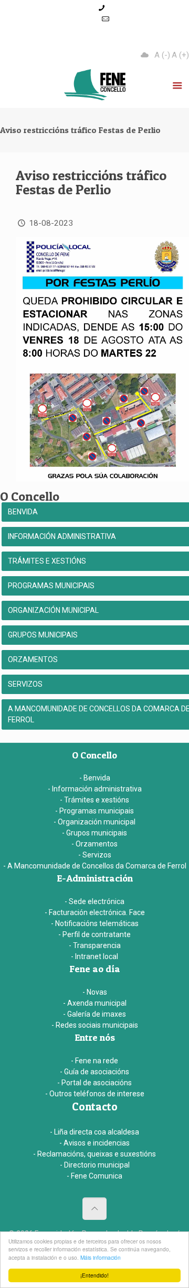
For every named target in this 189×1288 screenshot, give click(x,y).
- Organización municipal (94, 822)
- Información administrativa (95, 789)
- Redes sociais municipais (94, 1025)
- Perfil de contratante (94, 934)
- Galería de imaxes (94, 1014)
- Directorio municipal (95, 1165)
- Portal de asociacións (94, 1082)
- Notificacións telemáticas (95, 923)
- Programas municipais (94, 811)
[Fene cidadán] (94, 87)
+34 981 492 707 (135, 8)
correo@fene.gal (106, 30)
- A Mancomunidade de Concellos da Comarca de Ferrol (94, 866)
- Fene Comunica (94, 1176)
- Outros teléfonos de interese (94, 1093)
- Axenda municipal (95, 1003)
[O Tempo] (145, 55)
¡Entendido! (94, 1275)
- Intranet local (94, 956)
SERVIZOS (159, 41)
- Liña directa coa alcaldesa (94, 1132)
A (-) (162, 55)
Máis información (100, 1257)
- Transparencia (95, 945)
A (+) (180, 55)
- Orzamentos (94, 844)
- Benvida (94, 778)
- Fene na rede (94, 1060)
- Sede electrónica (94, 901)
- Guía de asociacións (94, 1071)
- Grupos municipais (94, 833)
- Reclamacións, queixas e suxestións (94, 1154)
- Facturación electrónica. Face (95, 912)
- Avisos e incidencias (94, 1143)
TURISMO (104, 41)
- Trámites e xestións (94, 800)
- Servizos (94, 855)
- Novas (94, 992)
